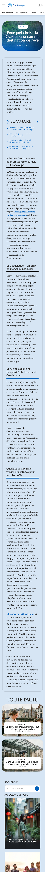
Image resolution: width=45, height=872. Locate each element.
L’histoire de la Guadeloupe (20, 614)
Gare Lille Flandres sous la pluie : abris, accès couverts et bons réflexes (22, 764)
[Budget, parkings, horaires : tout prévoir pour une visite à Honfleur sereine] (22, 720)
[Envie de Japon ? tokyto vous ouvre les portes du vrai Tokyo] (22, 823)
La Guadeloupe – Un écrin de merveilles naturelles (19, 135)
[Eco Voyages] (16, 5)
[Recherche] (34, 5)
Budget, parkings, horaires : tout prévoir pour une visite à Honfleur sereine (22, 729)
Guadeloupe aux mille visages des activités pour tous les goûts (21, 147)
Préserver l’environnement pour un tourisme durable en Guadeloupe (21, 128)
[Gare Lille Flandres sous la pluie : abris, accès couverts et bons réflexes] (22, 755)
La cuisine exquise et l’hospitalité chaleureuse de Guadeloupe (20, 141)
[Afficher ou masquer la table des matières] (35, 121)
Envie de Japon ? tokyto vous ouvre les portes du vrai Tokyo (23, 840)
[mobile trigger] (4, 5)
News (23, 27)
